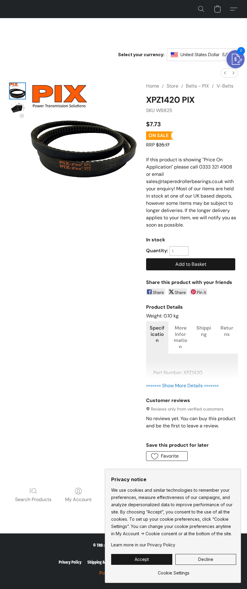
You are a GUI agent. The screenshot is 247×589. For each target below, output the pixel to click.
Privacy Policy (70, 562)
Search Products (33, 499)
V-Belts (225, 86)
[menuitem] (225, 73)
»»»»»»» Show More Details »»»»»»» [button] (182, 385)
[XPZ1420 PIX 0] (17, 90)
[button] (201, 9)
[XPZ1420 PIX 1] (17, 110)
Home (152, 86)
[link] (173, 571)
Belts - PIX (197, 86)
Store (172, 86)
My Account (78, 499)
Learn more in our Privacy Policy (143, 544)
